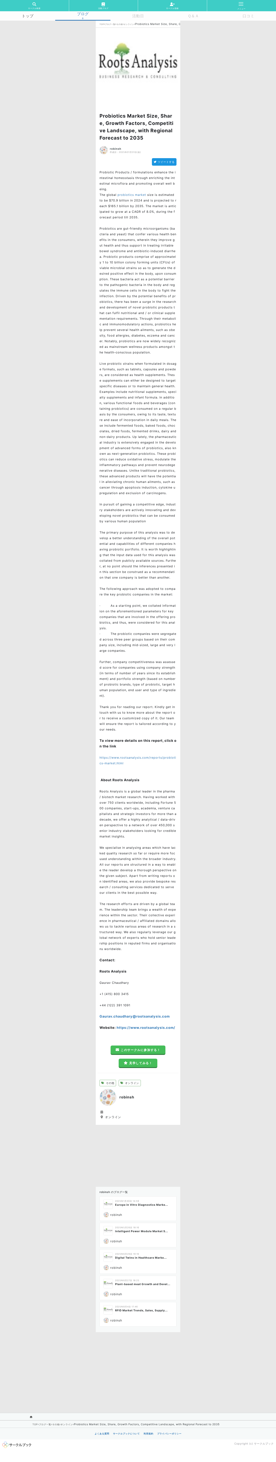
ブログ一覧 (110, 24)
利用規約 (148, 1433)
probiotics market (132, 195)
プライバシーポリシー (169, 1433)
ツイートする (166, 161)
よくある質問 (102, 1433)
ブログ (83, 14)
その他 (119, 24)
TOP (102, 24)
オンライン (129, 24)
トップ (28, 16)
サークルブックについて (126, 1433)
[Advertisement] (138, 1155)
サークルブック (264, 1443)
